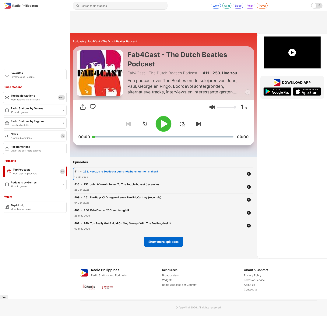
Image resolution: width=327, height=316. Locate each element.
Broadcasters (170, 275)
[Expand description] (247, 92)
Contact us (250, 289)
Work (216, 5)
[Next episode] (197, 124)
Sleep (238, 5)
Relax (250, 5)
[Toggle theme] (316, 6)
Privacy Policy (252, 275)
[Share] (83, 107)
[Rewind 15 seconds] (144, 124)
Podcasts (78, 41)
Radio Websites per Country (179, 284)
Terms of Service (254, 280)
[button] (212, 107)
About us (249, 284)
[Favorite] (93, 107)
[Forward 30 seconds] (182, 124)
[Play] (163, 124)
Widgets (167, 280)
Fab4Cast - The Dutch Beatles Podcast (112, 41)
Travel (262, 5)
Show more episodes (163, 242)
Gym (227, 5)
